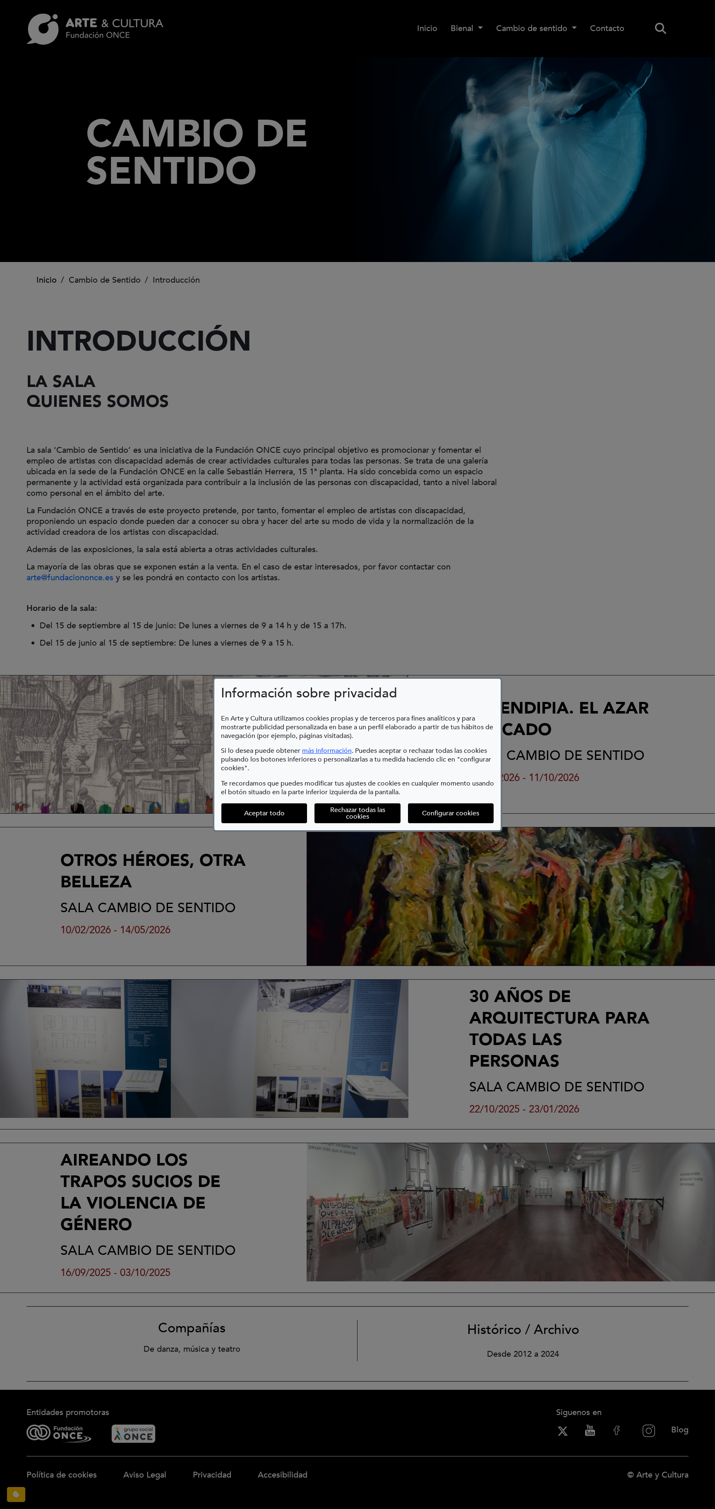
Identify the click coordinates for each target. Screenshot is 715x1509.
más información (327, 750)
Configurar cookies (458, 813)
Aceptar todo (264, 813)
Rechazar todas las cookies (357, 813)
